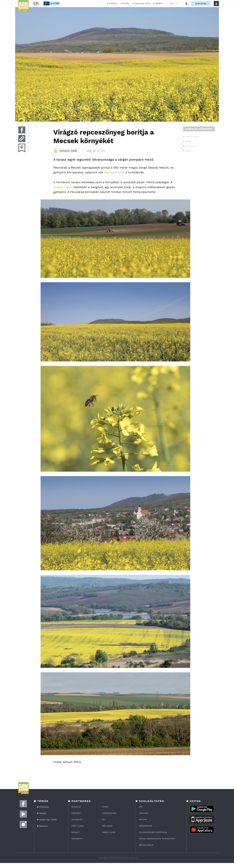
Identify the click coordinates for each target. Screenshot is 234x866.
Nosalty (75, 832)
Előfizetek (200, 3)
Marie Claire (109, 832)
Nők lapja (107, 826)
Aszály (126, 3)
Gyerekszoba (109, 813)
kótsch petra (192, 136)
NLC (104, 819)
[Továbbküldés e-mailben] (21, 138)
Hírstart (76, 813)
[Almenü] (36, 3)
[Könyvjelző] (21, 148)
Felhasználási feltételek (153, 832)
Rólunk (143, 819)
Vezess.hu (76, 819)
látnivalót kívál (114, 172)
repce (188, 150)
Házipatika (76, 839)
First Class (77, 826)
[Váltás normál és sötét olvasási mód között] (186, 3)
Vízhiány (113, 3)
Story (105, 807)
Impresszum (145, 826)
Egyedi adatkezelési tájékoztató (157, 839)
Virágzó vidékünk (199, 128)
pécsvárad (191, 146)
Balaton (159, 3)
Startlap (76, 807)
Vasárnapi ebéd (142, 3)
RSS (141, 807)
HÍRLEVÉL (143, 813)
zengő (188, 141)
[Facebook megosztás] (21, 129)
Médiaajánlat (146, 845)
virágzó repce (62, 187)
